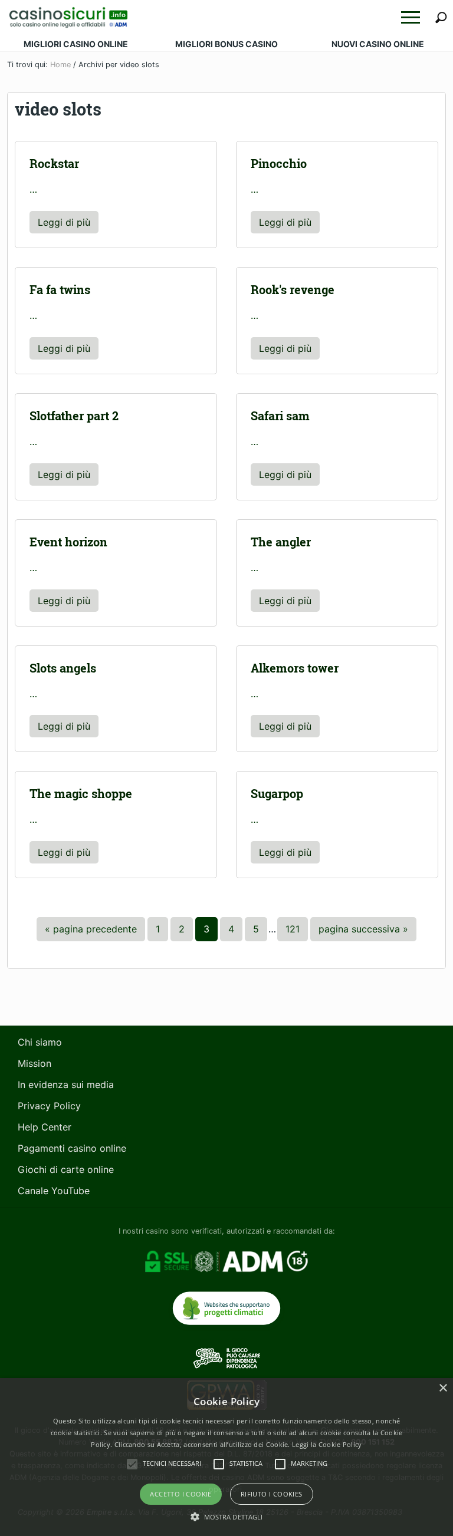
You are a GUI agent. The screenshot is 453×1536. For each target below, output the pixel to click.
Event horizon (68, 542)
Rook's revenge (292, 290)
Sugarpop (277, 794)
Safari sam (280, 416)
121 (296, 928)
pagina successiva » (363, 931)
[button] (410, 17)
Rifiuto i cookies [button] (272, 1493)
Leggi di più (68, 224)
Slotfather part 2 (74, 416)
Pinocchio (279, 164)
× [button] (442, 1388)
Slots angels (62, 668)
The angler (281, 542)
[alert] (226, 1457)
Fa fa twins (59, 290)
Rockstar (54, 164)
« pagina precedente (91, 931)
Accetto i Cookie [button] (180, 1493)
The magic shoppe (80, 794)
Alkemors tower (295, 668)
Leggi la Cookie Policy (327, 1444)
